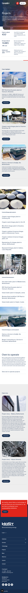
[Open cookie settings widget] (2, 590)
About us (4, 556)
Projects (4, 549)
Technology (4, 546)
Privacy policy (5, 591)
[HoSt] (6, 3)
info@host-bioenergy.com (7, 572)
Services (4, 542)
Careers (3, 560)
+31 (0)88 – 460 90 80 (6, 571)
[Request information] (17, 3)
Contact (4, 564)
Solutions (4, 539)
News (3, 553)
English (3, 532)
